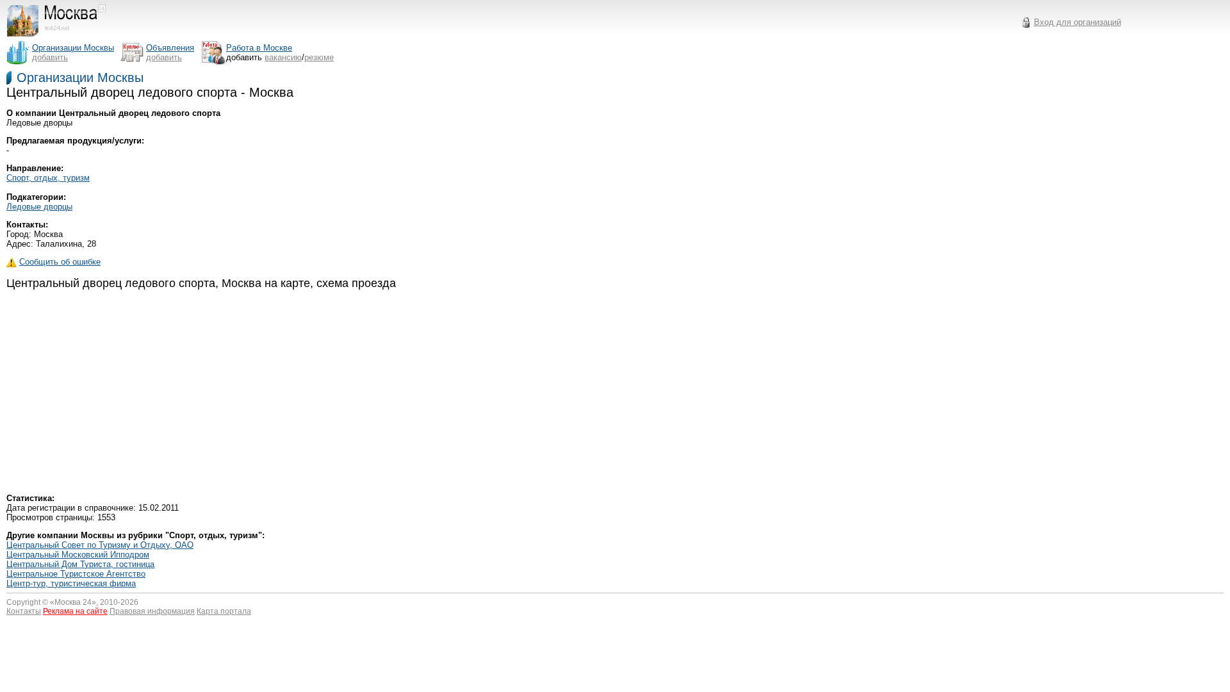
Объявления (170, 48)
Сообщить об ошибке (60, 262)
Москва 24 (73, 602)
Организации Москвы (80, 77)
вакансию (283, 57)
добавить (50, 57)
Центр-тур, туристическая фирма (71, 583)
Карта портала (224, 611)
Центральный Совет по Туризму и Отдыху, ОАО (99, 545)
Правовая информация (152, 611)
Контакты (23, 611)
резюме (319, 57)
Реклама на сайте (75, 611)
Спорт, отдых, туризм (48, 178)
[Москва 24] (62, 37)
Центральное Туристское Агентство (75, 574)
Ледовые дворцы (39, 206)
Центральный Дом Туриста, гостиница (80, 564)
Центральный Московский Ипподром (77, 554)
